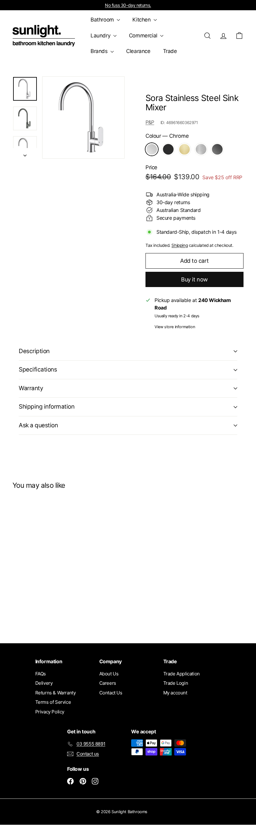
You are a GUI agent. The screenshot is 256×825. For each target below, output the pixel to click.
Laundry (101, 35)
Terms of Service (53, 702)
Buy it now (194, 279)
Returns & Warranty (55, 693)
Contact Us (110, 693)
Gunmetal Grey (217, 149)
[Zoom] (83, 117)
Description (34, 351)
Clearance (138, 51)
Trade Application (181, 674)
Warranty (31, 388)
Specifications (38, 369)
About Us (109, 674)
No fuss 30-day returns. (128, 5)
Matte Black (168, 149)
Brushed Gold (184, 149)
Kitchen (142, 20)
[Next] (24, 153)
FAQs (40, 674)
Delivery (44, 683)
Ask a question (38, 425)
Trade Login (175, 683)
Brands (100, 51)
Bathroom (103, 20)
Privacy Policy (49, 712)
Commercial (144, 35)
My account (175, 693)
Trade (170, 51)
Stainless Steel (201, 149)
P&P (149, 122)
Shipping (179, 245)
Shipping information (47, 406)
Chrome (151, 149)
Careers (107, 683)
